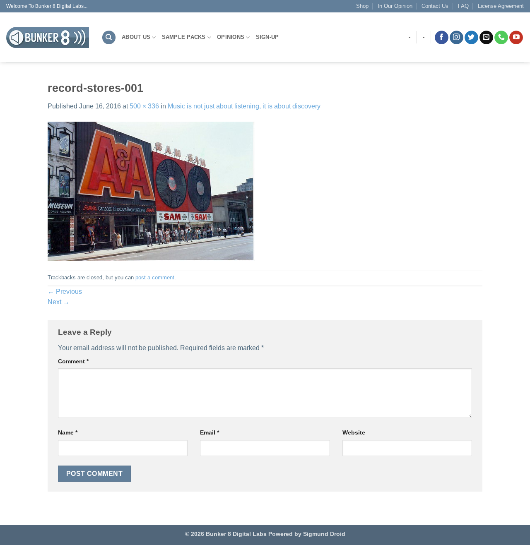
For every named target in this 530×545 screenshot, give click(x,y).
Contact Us (435, 6)
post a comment (154, 277)
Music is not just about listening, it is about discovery (244, 106)
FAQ (463, 6)
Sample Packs (184, 37)
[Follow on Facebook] (441, 38)
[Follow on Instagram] (456, 38)
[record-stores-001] (151, 190)
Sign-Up (267, 37)
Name (67, 432)
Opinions (230, 37)
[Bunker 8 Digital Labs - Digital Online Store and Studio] (47, 37)
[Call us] (501, 38)
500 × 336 (144, 106)
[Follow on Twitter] (471, 38)
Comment (73, 361)
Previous (65, 291)
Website (353, 432)
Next (59, 301)
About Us (136, 37)
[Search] (109, 37)
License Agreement (501, 6)
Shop (362, 6)
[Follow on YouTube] (516, 38)
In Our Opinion (395, 6)
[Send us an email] (486, 38)
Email (209, 432)
